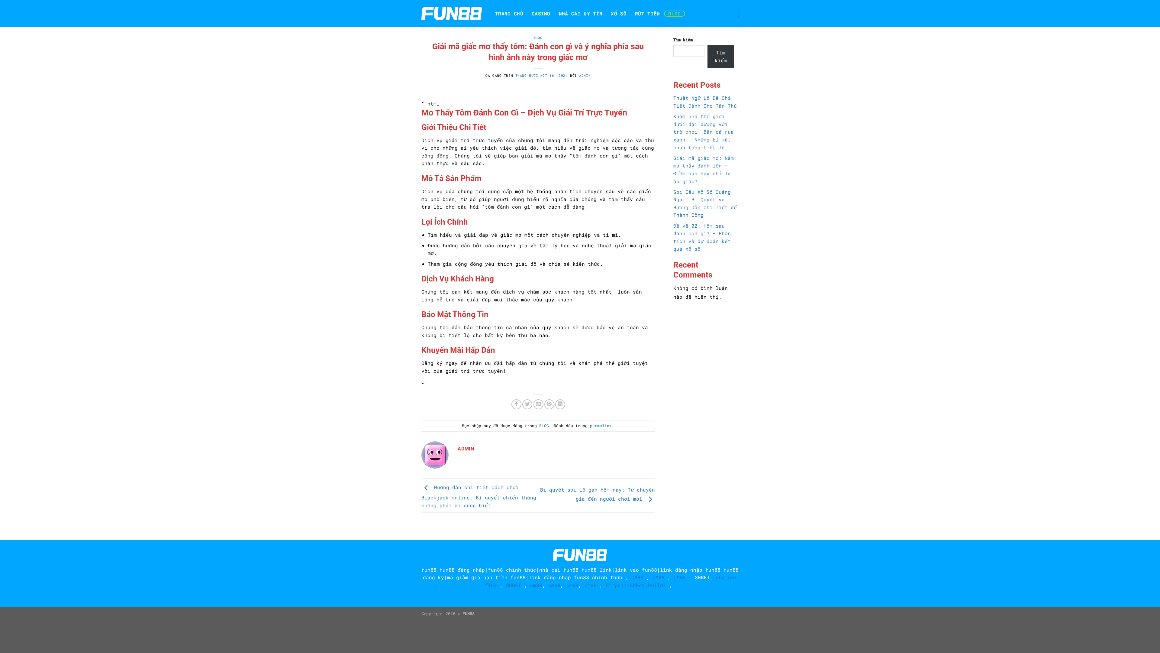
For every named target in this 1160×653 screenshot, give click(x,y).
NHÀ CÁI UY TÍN (580, 14)
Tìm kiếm (683, 40)
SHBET (702, 577)
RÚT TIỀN (647, 14)
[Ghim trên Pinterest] (549, 404)
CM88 (637, 577)
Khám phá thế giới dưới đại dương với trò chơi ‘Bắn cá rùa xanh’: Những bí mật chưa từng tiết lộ (703, 131)
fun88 (429, 570)
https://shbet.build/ (636, 585)
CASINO (541, 14)
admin (585, 75)
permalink (601, 425)
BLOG (674, 14)
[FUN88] (451, 13)
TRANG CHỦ (509, 14)
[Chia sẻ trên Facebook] (516, 404)
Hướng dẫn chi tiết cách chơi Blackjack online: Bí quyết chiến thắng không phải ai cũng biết (478, 496)
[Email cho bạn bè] (538, 404)
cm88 (536, 585)
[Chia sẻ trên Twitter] (527, 404)
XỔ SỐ (619, 14)
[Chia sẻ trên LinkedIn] (560, 404)
